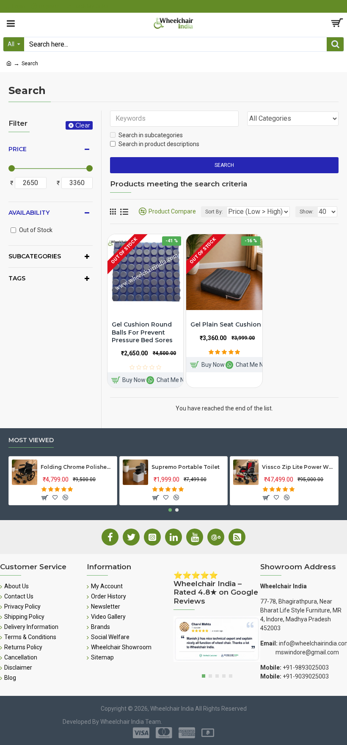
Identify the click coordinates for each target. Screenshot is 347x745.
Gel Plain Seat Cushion (225, 324)
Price (17, 149)
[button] (170, 510)
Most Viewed (31, 440)
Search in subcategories (150, 135)
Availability (29, 212)
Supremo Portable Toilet (185, 467)
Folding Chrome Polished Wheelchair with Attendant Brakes (77, 467)
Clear (82, 125)
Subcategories (34, 256)
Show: (307, 212)
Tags (16, 278)
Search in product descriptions (158, 144)
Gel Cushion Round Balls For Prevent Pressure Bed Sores (142, 332)
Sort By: (214, 212)
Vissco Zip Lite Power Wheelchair (298, 467)
